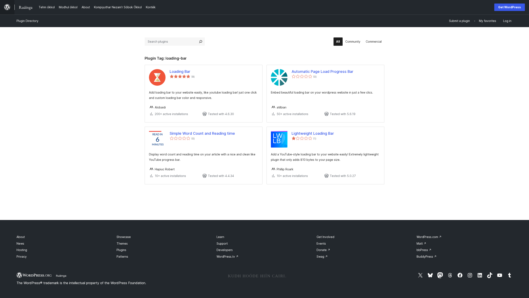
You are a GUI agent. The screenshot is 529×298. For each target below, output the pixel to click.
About (21, 237)
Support (222, 243)
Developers (225, 250)
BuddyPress (427, 256)
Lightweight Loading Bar (313, 133)
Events (321, 243)
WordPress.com (429, 237)
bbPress (424, 250)
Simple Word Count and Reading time (202, 133)
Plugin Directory (27, 21)
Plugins (121, 250)
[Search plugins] (201, 41)
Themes (122, 243)
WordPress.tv (227, 256)
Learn (220, 237)
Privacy (22, 256)
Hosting (22, 250)
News (20, 243)
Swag (322, 256)
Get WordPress (509, 7)
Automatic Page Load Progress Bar (322, 71)
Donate (323, 250)
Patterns (122, 256)
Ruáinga (61, 275)
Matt (421, 243)
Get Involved (325, 237)
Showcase (124, 237)
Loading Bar (180, 71)
